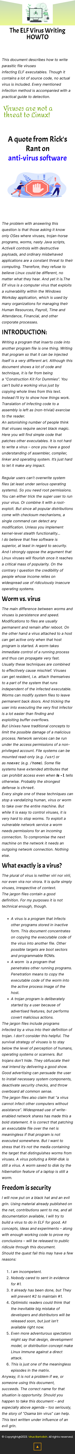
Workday (9, 297)
